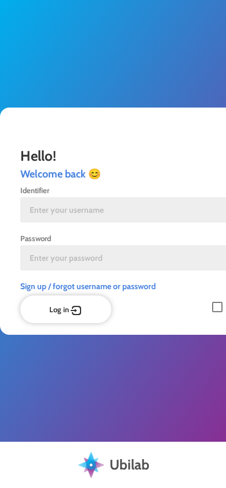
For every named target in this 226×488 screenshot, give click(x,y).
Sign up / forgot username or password (88, 286)
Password (35, 238)
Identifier (34, 190)
